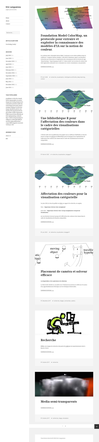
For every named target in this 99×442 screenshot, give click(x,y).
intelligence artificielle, (70, 77)
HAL (61, 203)
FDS (11, 111)
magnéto (14, 123)
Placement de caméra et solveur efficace (64, 273)
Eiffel (10, 123)
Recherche (48, 340)
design (10, 105)
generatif (15, 105)
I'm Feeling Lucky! (11, 44)
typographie (12, 100)
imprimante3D (17, 111)
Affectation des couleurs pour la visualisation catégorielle (64, 195)
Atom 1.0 (8, 136)
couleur (11, 118)
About (7, 21)
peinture (14, 104)
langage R (13, 107)
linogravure (19, 102)
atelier (10, 112)
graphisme (9, 98)
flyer (7, 118)
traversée (20, 123)
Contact (8, 24)
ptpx (12, 121)
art (17, 100)
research (11, 114)
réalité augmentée (17, 112)
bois (15, 114)
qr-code (11, 124)
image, (60, 418)
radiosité (18, 116)
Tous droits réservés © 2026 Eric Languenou (53, 438)
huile (19, 104)
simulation (12, 109)
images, (62, 301)
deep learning (17, 118)
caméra (20, 105)
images (8, 102)
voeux (7, 124)
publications (17, 121)
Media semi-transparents (59, 401)
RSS (7, 138)
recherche (15, 98)
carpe (7, 123)
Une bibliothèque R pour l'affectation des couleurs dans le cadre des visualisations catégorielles (63, 123)
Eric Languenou (13, 7)
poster (20, 100)
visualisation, (60, 77)
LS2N (67, 346)
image (7, 109)
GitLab (53, 136)
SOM (7, 114)
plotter (18, 109)
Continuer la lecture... (46, 66)
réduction (19, 107)
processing (13, 102)
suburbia (18, 114)
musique (8, 107)
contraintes (9, 104)
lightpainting (12, 116)
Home (7, 18)
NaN (19, 119)
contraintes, (67, 301)
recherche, (54, 77)
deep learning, (81, 77)
